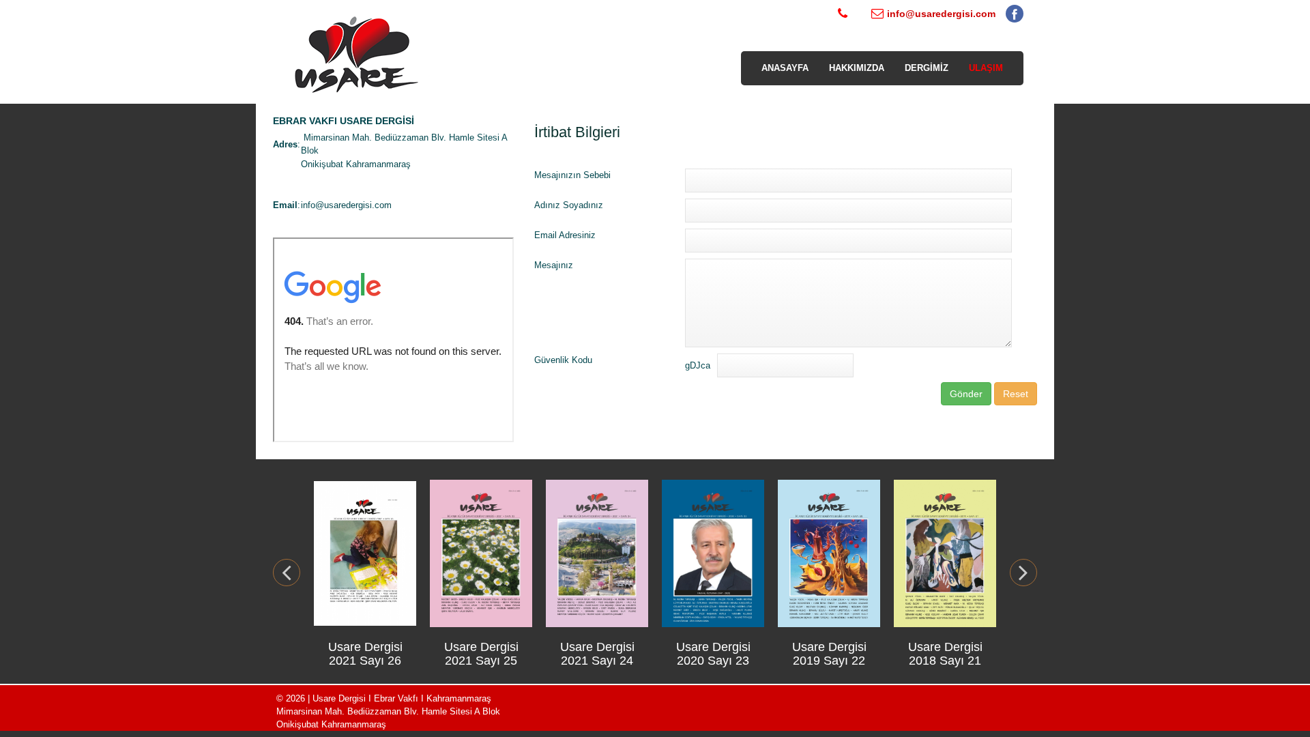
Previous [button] (286, 572)
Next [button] (1023, 572)
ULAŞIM (986, 68)
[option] (365, 572)
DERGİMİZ (926, 68)
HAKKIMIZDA (856, 68)
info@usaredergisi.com (346, 205)
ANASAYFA (785, 68)
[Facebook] (1014, 17)
